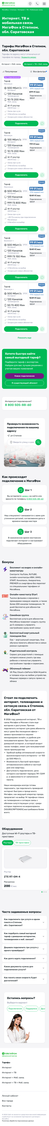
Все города (7, 1101)
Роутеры (8, 842)
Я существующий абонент (24, 383)
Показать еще (24, 338)
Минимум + (9, 289)
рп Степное (16, 435)
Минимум (8, 84)
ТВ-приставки (22, 842)
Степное (13, 10)
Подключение (15, 1008)
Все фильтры (39, 71)
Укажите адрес (28, 57)
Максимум (8, 187)
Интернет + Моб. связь (11, 64)
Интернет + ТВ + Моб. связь (35, 64)
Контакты (6, 1106)
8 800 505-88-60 (18, 405)
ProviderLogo (11, 4)
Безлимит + (9, 241)
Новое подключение (24, 376)
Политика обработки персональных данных (18, 1121)
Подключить (21, 123)
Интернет (7, 1067)
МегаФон (5, 10)
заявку (25, 496)
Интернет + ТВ (9, 1072)
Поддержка (31, 1008)
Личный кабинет (10, 1096)
